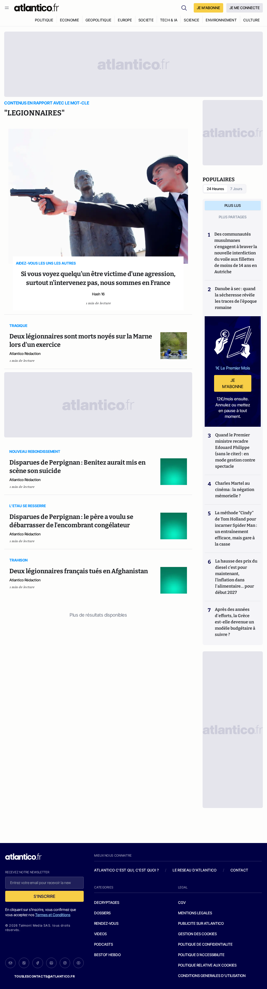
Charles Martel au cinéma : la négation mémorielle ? (234, 489)
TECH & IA (169, 20)
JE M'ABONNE (208, 7)
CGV (182, 902)
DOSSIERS (102, 913)
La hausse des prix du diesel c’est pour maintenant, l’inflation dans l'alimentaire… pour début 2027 (236, 577)
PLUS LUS (232, 205)
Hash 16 (98, 294)
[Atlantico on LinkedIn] (51, 963)
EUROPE (125, 20)
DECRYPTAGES (106, 902)
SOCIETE (146, 20)
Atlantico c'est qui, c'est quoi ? (126, 870)
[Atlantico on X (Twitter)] (24, 963)
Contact (239, 870)
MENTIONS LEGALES (195, 913)
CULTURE (251, 20)
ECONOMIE (69, 20)
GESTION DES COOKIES (197, 934)
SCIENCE (191, 20)
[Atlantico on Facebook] (37, 963)
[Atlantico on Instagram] (65, 963)
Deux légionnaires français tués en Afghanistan (78, 571)
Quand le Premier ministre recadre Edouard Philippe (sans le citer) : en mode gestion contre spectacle (235, 450)
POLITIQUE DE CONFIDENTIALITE (205, 944)
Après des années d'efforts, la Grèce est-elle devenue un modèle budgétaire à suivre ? (235, 622)
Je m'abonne (232, 383)
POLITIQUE (44, 20)
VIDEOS (100, 934)
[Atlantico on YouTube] (78, 963)
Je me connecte (244, 7)
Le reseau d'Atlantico (194, 870)
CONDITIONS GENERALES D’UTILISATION (212, 975)
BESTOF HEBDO (107, 954)
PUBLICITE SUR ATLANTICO (201, 923)
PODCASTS (103, 944)
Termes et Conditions (52, 914)
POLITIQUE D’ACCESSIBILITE (201, 954)
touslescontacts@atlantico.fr (44, 976)
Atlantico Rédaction (25, 353)
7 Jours (236, 188)
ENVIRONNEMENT (221, 20)
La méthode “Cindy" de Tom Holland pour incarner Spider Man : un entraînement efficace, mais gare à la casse (236, 528)
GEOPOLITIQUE (98, 20)
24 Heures (215, 188)
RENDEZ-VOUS (106, 923)
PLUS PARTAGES (233, 217)
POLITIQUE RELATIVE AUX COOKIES (207, 965)
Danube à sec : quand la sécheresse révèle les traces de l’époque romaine (236, 298)
